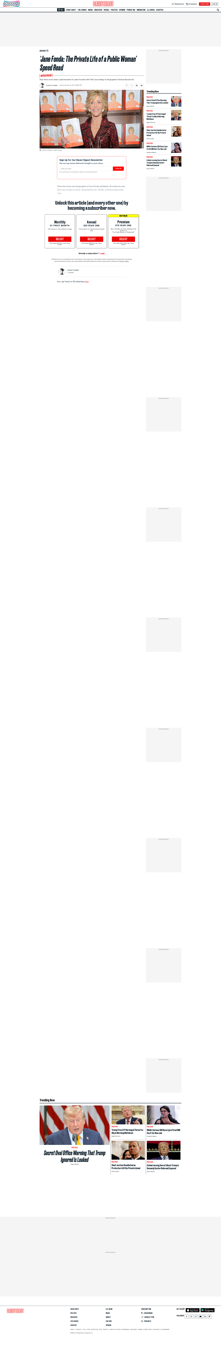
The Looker (82, 10)
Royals (106, 10)
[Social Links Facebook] (187, 1317)
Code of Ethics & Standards (119, 1329)
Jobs (88, 1329)
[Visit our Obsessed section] (19, 3)
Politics (114, 10)
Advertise (94, 1329)
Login (102, 253)
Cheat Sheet (71, 10)
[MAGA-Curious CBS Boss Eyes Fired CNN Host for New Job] (176, 152)
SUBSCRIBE (204, 4)
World (108, 1317)
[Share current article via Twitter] (132, 85)
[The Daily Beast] (103, 3)
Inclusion (133, 1329)
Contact (79, 1329)
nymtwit (71, 272)
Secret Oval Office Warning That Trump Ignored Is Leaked (74, 1156)
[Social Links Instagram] (196, 1317)
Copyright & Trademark (161, 1329)
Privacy (105, 1329)
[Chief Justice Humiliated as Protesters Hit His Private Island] (176, 136)
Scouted (159, 10)
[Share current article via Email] (137, 85)
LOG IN (214, 4)
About (72, 1329)
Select (60, 239)
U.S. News (151, 10)
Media (90, 10)
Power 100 (131, 10)
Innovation (141, 10)
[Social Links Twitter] (191, 1317)
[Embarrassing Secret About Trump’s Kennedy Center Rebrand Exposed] (176, 166)
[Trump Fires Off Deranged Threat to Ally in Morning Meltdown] (176, 120)
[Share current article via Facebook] (127, 85)
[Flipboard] (209, 1317)
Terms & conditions (145, 1329)
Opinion (122, 10)
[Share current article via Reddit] (142, 85)
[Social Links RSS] (205, 1317)
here (87, 281)
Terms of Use (83, 172)
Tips (84, 1329)
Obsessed (98, 10)
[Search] (218, 10)
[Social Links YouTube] (200, 1317)
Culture (109, 1321)
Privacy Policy (93, 172)
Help (100, 1329)
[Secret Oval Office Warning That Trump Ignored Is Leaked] (176, 106)
